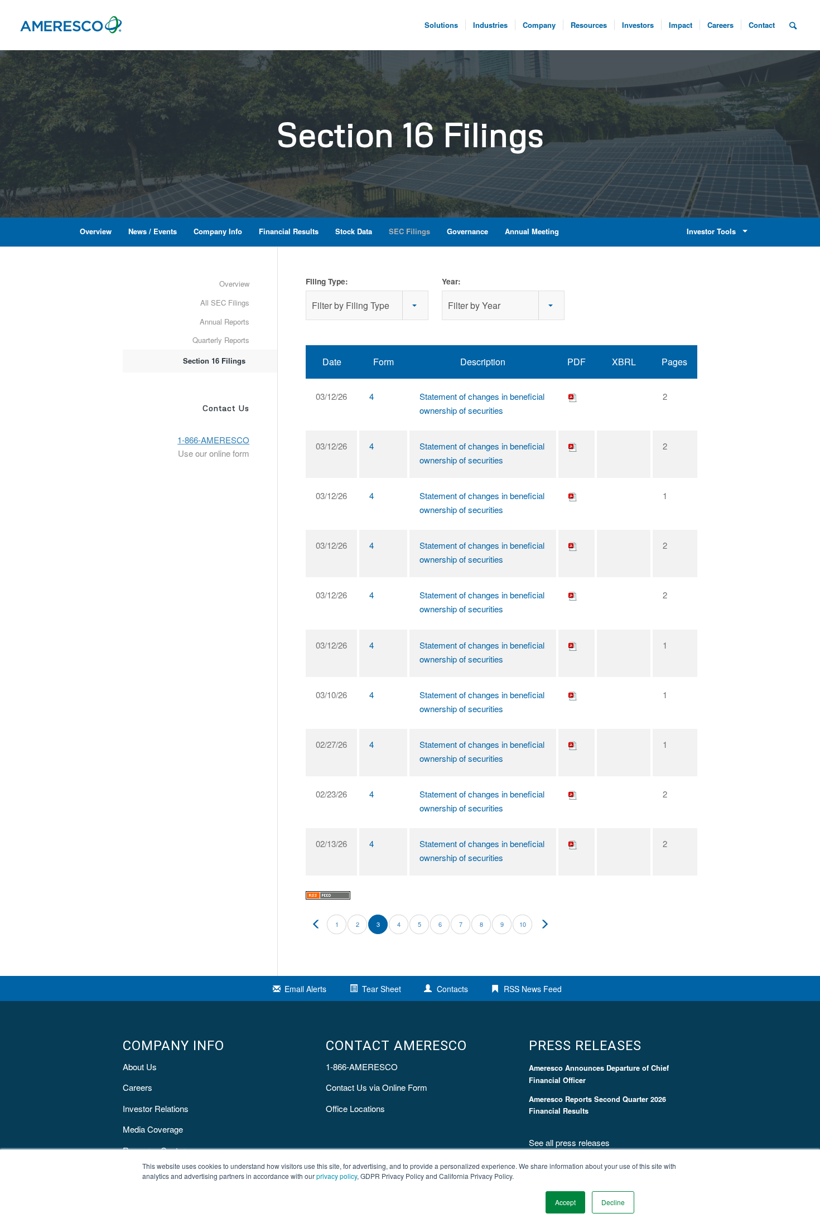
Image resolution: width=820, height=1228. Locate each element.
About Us (140, 1066)
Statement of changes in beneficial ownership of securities (481, 403)
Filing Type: (327, 281)
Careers (137, 1087)
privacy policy (336, 1176)
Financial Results (289, 231)
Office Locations (355, 1108)
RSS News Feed (533, 988)
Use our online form (213, 453)
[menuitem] (720, 25)
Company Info (218, 231)
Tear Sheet (381, 988)
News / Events (152, 231)
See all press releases (569, 1142)
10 (522, 924)
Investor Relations (156, 1108)
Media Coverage (153, 1129)
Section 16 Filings (214, 360)
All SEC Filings (224, 302)
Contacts (452, 988)
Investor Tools (711, 231)
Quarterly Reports (220, 340)
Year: (451, 281)
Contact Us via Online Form (376, 1087)
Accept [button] (565, 1202)
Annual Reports (224, 321)
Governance (467, 231)
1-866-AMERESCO (362, 1066)
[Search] (793, 25)
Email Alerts (305, 988)
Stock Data (353, 231)
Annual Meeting (532, 231)
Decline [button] (613, 1202)
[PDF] (572, 396)
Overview (96, 231)
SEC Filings (409, 231)
